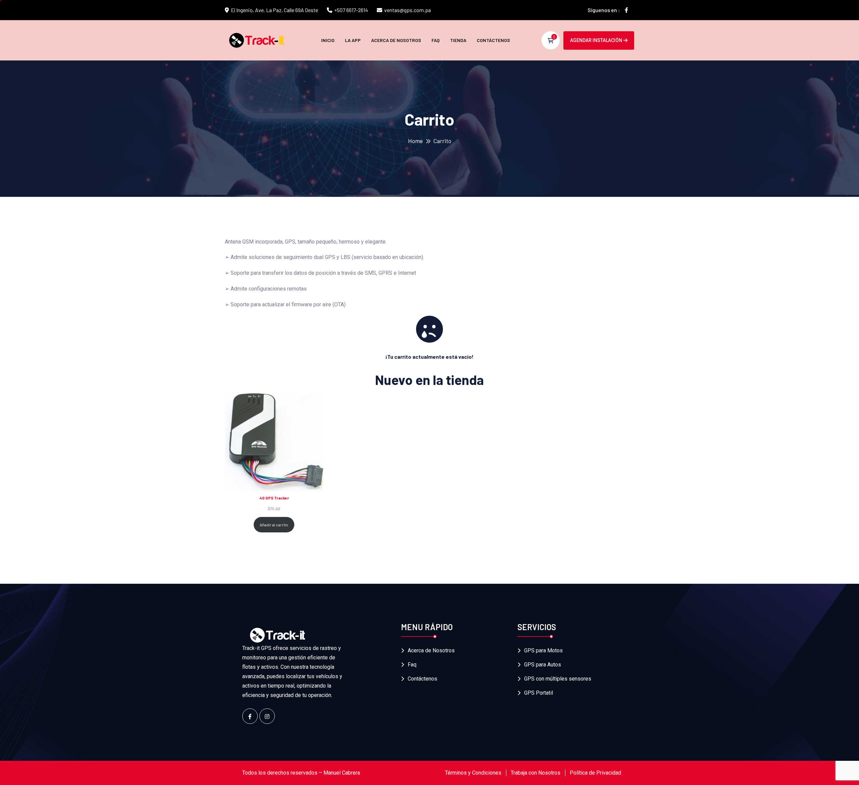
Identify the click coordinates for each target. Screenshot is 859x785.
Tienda (458, 40)
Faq (436, 40)
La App (353, 40)
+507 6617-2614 (351, 10)
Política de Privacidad (595, 773)
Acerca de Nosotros (396, 40)
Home (415, 140)
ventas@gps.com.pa (407, 10)
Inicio (328, 40)
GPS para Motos (543, 650)
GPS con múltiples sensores (557, 678)
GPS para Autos (542, 664)
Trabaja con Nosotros (535, 773)
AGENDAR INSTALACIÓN (596, 40)
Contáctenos (493, 40)
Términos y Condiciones (473, 773)
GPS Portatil (538, 693)
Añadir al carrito (274, 524)
